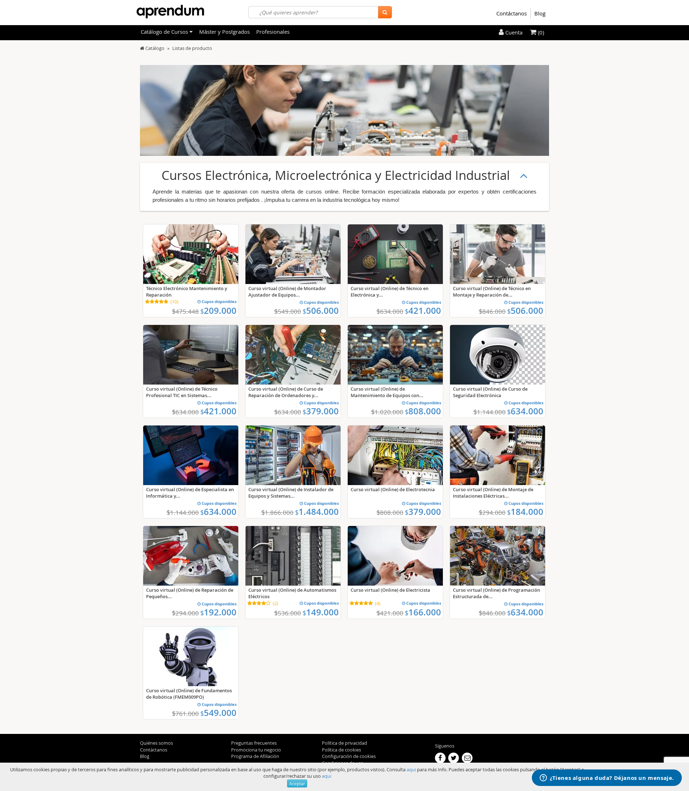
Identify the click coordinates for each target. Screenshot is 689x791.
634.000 (525, 411)
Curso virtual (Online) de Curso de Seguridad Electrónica (490, 392)
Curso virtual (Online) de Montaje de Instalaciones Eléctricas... (493, 492)
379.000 (321, 411)
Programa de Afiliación (255, 756)
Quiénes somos (156, 743)
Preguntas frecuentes (254, 743)
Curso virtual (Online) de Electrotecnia (393, 489)
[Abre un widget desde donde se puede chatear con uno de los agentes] (607, 778)
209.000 (218, 310)
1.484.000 (317, 511)
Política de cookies (341, 749)
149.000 (321, 612)
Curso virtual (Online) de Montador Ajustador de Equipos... (287, 291)
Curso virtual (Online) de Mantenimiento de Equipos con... (387, 392)
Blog (539, 13)
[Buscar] (385, 12)
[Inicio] (142, 48)
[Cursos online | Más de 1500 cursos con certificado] (170, 11)
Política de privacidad (344, 743)
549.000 (218, 712)
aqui (411, 769)
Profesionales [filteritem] (273, 31)
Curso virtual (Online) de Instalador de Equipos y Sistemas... (290, 492)
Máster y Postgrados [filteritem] (224, 31)
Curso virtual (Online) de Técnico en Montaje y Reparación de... (492, 291)
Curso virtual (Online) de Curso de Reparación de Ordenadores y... (285, 392)
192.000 (218, 612)
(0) (540, 32)
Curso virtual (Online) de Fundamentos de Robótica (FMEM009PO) (189, 693)
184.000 (525, 511)
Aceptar (297, 783)
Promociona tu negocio (256, 749)
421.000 (423, 310)
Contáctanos (511, 13)
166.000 (423, 612)
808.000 (423, 411)
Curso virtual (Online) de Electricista (390, 590)
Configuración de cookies (349, 756)
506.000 (321, 310)
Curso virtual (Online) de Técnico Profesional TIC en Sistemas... (181, 392)
